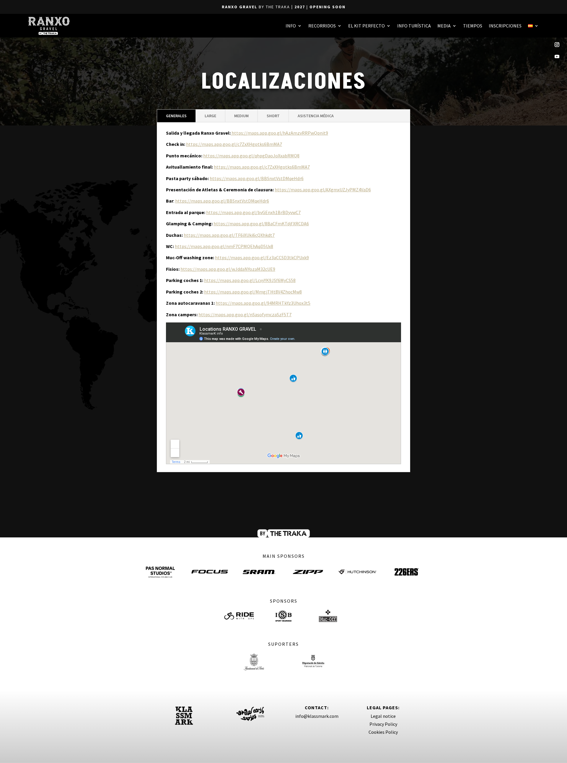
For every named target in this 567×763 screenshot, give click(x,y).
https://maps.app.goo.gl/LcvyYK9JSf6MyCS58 (250, 280)
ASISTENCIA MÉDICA (316, 115)
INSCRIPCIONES (505, 26)
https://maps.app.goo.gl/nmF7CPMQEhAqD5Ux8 (224, 246)
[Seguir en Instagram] (557, 44)
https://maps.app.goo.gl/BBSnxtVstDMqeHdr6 (257, 178)
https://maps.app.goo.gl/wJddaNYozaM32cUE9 (227, 269)
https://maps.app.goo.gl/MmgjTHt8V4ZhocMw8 (253, 292)
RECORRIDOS (322, 26)
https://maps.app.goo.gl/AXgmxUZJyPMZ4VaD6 (323, 190)
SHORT (273, 115)
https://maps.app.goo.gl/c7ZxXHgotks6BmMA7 (234, 144)
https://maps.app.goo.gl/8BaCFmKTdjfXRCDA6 (261, 223)
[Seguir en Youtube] (557, 56)
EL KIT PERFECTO (366, 26)
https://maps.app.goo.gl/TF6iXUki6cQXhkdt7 (229, 235)
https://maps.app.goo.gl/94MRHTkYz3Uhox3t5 (263, 303)
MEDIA (444, 26)
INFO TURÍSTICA (414, 26)
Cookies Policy (383, 732)
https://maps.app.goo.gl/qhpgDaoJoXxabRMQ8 (251, 156)
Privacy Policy (383, 724)
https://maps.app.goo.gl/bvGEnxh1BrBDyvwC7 (253, 212)
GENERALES (176, 115)
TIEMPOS (472, 26)
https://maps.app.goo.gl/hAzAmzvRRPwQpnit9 (279, 133)
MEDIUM (241, 115)
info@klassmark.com (316, 716)
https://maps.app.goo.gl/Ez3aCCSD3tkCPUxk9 (262, 257)
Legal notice (383, 716)
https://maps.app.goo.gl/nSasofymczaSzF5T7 (244, 314)
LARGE (210, 115)
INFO (291, 26)
